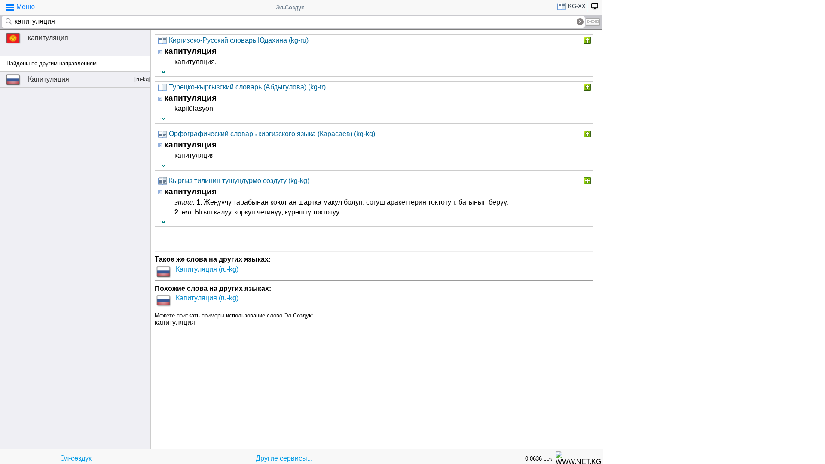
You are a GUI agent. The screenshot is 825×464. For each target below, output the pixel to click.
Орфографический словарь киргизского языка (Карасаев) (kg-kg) (272, 133)
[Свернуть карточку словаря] (586, 40)
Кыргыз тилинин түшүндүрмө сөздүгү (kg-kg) (239, 180)
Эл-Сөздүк (290, 7)
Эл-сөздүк (76, 458)
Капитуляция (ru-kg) (207, 269)
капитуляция (48, 37)
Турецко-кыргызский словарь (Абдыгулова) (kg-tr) (247, 87)
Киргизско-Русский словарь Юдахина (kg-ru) (239, 40)
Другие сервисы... (284, 458)
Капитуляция (89, 79)
